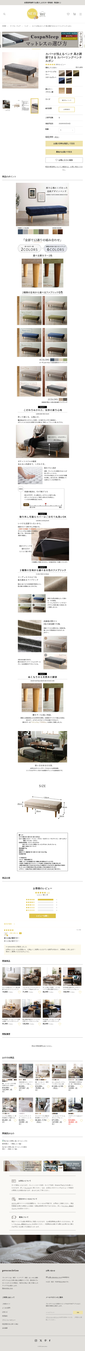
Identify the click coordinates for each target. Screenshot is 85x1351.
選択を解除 (79, 67)
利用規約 (5, 1316)
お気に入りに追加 (66, 160)
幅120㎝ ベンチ (66, 100)
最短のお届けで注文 (64, 152)
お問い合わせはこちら (54, 1277)
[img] (9, 930)
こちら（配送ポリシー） (24, 1224)
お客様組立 (66, 109)
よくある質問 (6, 1308)
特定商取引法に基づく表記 (10, 1324)
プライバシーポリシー (8, 1320)
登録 (78, 1312)
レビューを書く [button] (42, 916)
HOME (4, 26)
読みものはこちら (7, 1288)
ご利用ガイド (6, 1304)
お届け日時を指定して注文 (64, 143)
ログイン (14, 1203)
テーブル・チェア (15, 26)
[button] (3, 39)
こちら (28, 1188)
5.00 (48, 893)
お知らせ (5, 1312)
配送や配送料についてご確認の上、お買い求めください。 (64, 168)
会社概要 (5, 1328)
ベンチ (26, 26)
